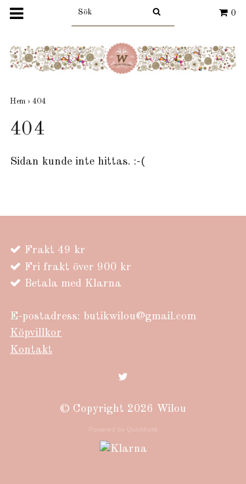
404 (40, 102)
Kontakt (31, 349)
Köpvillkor (36, 332)
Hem (21, 102)
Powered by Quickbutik (123, 429)
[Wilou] (123, 58)
